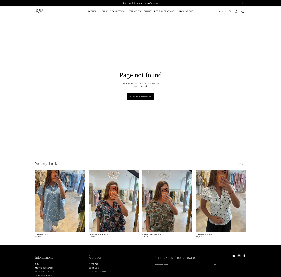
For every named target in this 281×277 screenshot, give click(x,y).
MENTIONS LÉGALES (44, 268)
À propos (93, 264)
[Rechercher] (230, 11)
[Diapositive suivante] (242, 3)
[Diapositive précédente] (36, 3)
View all (242, 164)
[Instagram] (239, 256)
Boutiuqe (94, 268)
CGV (37, 264)
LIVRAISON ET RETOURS (46, 272)
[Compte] (236, 11)
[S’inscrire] (215, 264)
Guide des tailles (97, 272)
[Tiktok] (244, 256)
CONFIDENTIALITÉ (43, 276)
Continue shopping (140, 96)
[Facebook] (234, 256)
